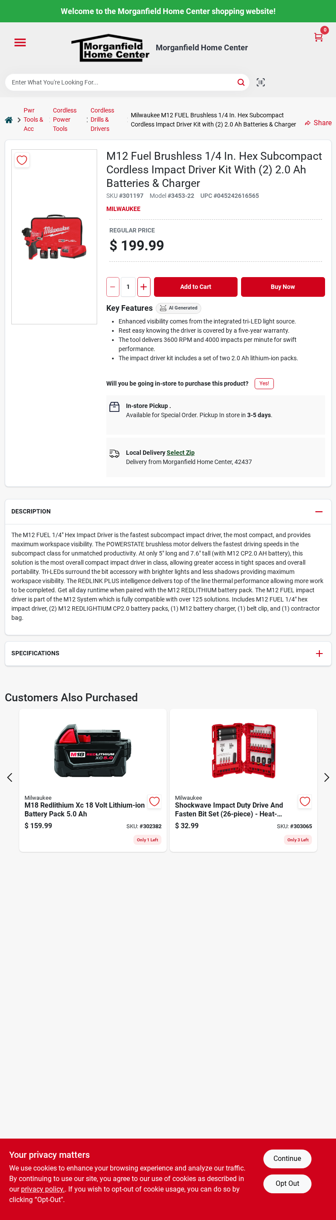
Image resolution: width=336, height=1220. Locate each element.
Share (323, 123)
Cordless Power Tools (65, 119)
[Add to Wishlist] (22, 160)
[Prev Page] (9, 777)
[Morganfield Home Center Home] (110, 47)
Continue (287, 1158)
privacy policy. (43, 1189)
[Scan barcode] (260, 82)
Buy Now (283, 286)
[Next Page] (326, 777)
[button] (168, 511)
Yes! (264, 383)
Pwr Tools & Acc (33, 119)
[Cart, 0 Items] (318, 36)
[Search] (241, 81)
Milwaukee (123, 208)
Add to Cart (195, 286)
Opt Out (287, 1183)
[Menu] (20, 43)
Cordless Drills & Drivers (102, 119)
